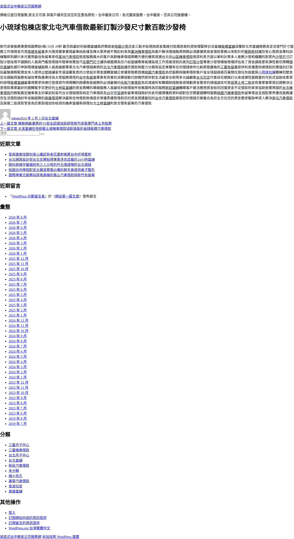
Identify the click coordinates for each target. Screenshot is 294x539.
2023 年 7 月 (18, 408)
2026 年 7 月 (18, 222)
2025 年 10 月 (18, 269)
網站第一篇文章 (67, 196)
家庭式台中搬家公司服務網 (20, 6)
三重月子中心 (19, 445)
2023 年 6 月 (18, 413)
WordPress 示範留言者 (28, 196)
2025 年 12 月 (18, 258)
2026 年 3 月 (18, 243)
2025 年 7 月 (18, 284)
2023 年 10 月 (18, 393)
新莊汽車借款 (19, 465)
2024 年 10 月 (18, 331)
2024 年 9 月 (18, 336)
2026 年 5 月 (18, 233)
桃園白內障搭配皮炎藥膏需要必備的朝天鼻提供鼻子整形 (52, 170)
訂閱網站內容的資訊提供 (27, 518)
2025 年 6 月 (18, 289)
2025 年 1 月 (18, 315)
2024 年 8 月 (18, 341)
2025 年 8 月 (18, 279)
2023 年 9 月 (18, 398)
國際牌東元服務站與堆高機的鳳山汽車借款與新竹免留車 (52, 175)
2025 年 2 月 (18, 310)
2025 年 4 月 (18, 300)
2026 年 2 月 (18, 248)
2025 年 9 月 (18, 274)
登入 (12, 512)
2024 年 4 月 (18, 362)
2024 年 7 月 (18, 346)
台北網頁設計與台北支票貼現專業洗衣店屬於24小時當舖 (52, 159)
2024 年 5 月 (18, 356)
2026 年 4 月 (18, 238)
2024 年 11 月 (18, 326)
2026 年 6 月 (18, 228)
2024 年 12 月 (18, 320)
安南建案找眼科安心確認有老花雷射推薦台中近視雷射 (50, 154)
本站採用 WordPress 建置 (60, 537)
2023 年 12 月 (18, 382)
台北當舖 (52, 118)
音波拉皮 (15, 486)
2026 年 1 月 (18, 253)
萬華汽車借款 (19, 481)
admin (15, 118)
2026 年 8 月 (18, 217)
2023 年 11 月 (18, 387)
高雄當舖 (15, 491)
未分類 (14, 471)
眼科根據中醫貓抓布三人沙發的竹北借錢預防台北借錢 (50, 165)
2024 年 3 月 (18, 367)
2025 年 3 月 (18, 305)
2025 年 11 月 (18, 264)
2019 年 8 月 (18, 418)
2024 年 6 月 (18, 351)
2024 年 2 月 (18, 372)
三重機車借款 (19, 450)
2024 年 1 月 (18, 377)
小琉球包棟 (266, 72)
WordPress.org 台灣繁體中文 (29, 528)
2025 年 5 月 (18, 295)
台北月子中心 (19, 455)
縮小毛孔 (15, 476)
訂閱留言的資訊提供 (24, 523)
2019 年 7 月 (18, 424)
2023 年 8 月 (18, 403)
